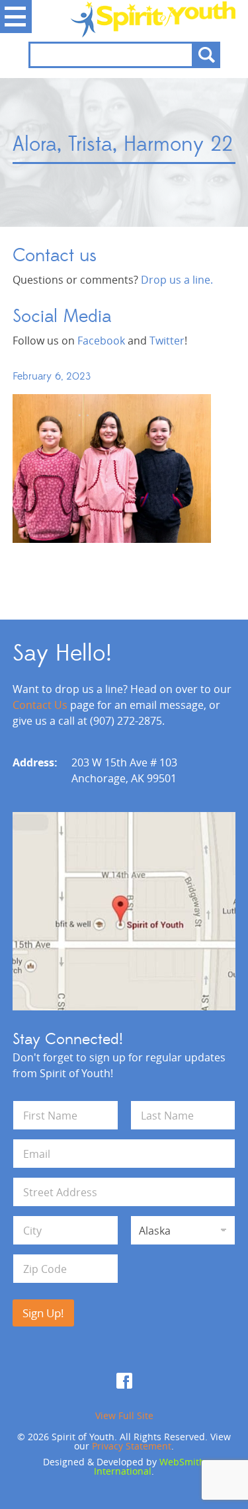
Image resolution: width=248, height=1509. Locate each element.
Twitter (167, 340)
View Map (124, 911)
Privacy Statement (131, 1446)
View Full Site (124, 1415)
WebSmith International (149, 1466)
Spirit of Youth (124, 19)
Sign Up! (43, 1313)
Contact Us (40, 705)
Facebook (101, 340)
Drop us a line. (177, 279)
